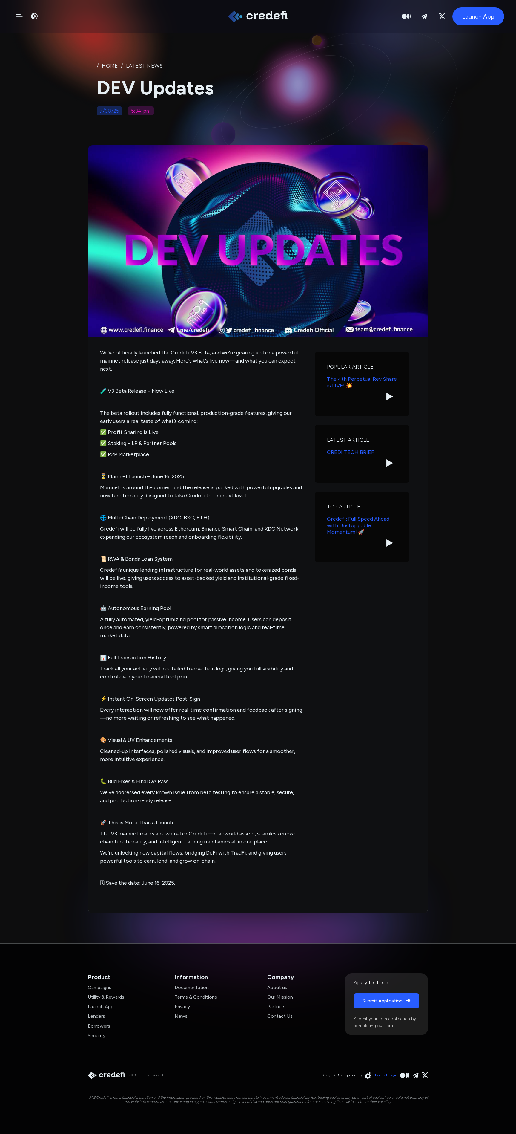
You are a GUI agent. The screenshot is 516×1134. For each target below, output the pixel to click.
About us (277, 987)
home (110, 66)
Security (96, 1035)
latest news (144, 66)
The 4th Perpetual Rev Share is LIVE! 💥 (362, 382)
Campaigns (99, 987)
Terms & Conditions (196, 997)
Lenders (96, 1016)
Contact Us (280, 1016)
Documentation (192, 987)
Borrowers (99, 1026)
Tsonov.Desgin (385, 1075)
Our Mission (280, 997)
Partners (276, 1006)
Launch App (100, 1006)
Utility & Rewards (106, 997)
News (181, 1016)
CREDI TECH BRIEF (350, 452)
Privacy (182, 1006)
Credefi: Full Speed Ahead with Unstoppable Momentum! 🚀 (358, 525)
